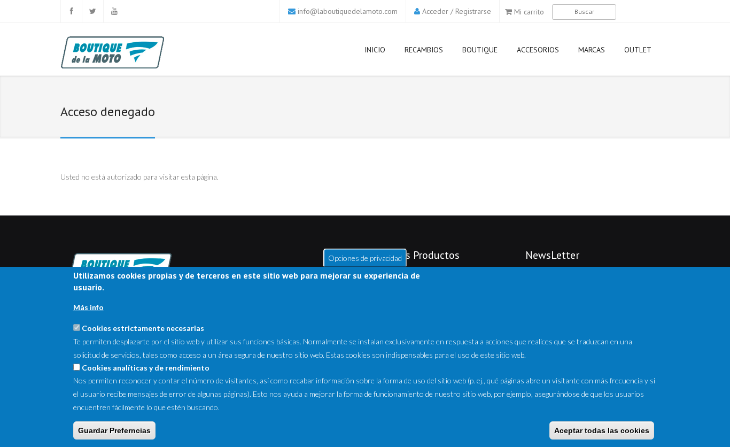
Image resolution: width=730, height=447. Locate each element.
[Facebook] (71, 11)
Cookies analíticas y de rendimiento (145, 367)
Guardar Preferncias (114, 430)
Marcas (591, 50)
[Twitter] (92, 11)
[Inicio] (132, 52)
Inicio (374, 50)
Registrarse (473, 11)
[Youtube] (114, 11)
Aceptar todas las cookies (601, 430)
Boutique (480, 50)
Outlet (637, 50)
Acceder (435, 11)
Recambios (424, 50)
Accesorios (538, 50)
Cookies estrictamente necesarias (143, 328)
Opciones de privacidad (365, 257)
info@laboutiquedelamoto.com (348, 11)
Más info (88, 307)
